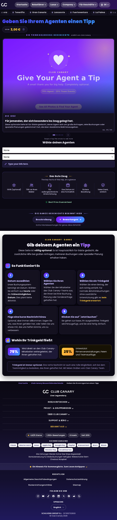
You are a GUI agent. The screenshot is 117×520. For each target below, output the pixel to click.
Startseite (22, 4)
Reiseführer (38, 4)
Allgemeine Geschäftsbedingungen (40, 479)
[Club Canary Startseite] (4, 5)
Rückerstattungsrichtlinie (40, 485)
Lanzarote (59, 12)
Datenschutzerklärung (76, 479)
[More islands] (115, 12)
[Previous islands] (1, 12)
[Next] (68, 135)
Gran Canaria (39, 12)
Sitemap (77, 485)
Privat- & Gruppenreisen (57, 408)
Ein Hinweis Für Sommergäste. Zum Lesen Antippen (59, 466)
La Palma (100, 12)
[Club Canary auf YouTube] (43, 496)
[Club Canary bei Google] (79, 496)
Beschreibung (44, 219)
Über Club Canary (57, 414)
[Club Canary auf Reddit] (74, 496)
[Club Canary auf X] (63, 496)
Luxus (53, 4)
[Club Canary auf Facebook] (53, 496)
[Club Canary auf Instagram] (38, 496)
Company (68, 4)
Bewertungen (68, 219)
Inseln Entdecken (57, 402)
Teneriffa (20, 12)
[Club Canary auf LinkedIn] (58, 496)
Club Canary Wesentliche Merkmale (47, 383)
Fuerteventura (80, 12)
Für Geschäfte (86, 4)
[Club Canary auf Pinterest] (69, 496)
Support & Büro (57, 420)
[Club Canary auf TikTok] (48, 496)
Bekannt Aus (57, 426)
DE (105, 4)
